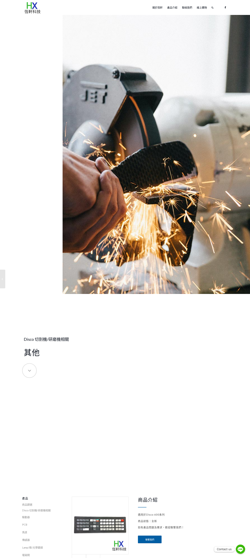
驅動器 (26, 517)
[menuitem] (157, 7)
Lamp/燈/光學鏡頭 (32, 547)
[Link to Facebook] (225, 7)
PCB (24, 524)
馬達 (24, 532)
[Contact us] (240, 549)
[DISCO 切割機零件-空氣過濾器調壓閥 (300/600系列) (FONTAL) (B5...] (247, 279)
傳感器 (26, 539)
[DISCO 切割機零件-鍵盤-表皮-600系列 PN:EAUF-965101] (2, 279)
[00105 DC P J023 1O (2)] (100, 525)
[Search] (212, 7)
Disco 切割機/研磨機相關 (36, 510)
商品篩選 (27, 504)
